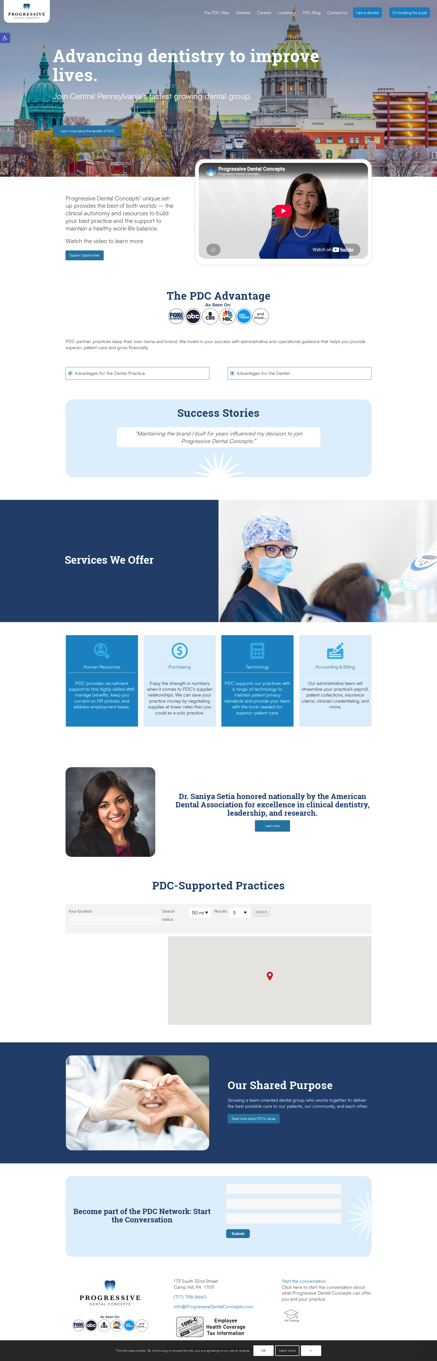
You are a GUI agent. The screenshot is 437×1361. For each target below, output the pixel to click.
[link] (5, 38)
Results (220, 911)
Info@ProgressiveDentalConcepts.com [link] (213, 1306)
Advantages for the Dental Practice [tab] (110, 373)
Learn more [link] (287, 1350)
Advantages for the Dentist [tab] (263, 373)
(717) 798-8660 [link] (190, 1297)
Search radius (168, 915)
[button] (270, 976)
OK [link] (263, 1350)
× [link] (311, 1350)
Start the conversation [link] (304, 1281)
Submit (238, 1233)
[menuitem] (216, 12)
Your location (80, 911)
